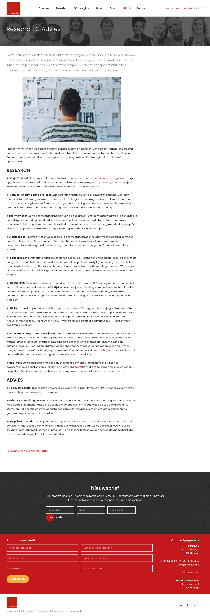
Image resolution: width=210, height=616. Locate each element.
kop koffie (79, 367)
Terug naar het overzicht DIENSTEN (27, 451)
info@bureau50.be (189, 564)
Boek (99, 8)
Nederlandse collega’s (107, 178)
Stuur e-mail (172, 8)
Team (112, 8)
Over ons (43, 8)
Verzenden (52, 517)
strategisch (105, 350)
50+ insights (81, 8)
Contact (141, 8)
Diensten (61, 8)
